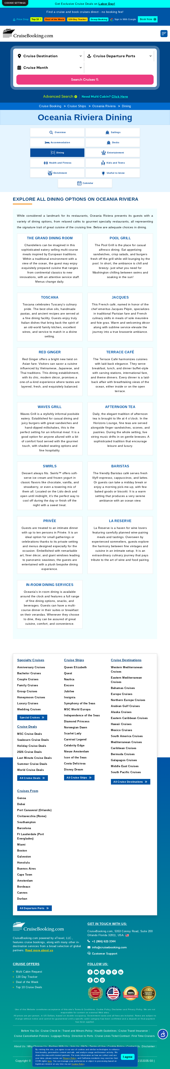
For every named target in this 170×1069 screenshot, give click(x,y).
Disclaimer (148, 1046)
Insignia (69, 697)
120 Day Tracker (27, 976)
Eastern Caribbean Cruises (129, 718)
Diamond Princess (76, 721)
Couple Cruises (27, 679)
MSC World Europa (77, 709)
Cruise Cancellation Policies (31, 1036)
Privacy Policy (69, 1058)
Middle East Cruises (125, 766)
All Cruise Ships (77, 777)
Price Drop (22, 19)
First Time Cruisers (143, 1036)
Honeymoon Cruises (31, 697)
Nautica (69, 679)
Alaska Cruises (121, 712)
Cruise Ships (76, 106)
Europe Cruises (121, 694)
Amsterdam (25, 880)
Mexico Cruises (121, 730)
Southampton (26, 822)
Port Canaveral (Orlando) (34, 810)
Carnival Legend (75, 739)
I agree (127, 1056)
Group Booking (99, 19)
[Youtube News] (96, 980)
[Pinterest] (114, 972)
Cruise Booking (50, 106)
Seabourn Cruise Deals (33, 739)
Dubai (21, 804)
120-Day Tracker (77, 19)
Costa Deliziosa (75, 763)
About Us (19, 1046)
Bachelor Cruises (29, 673)
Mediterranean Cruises (126, 742)
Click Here (120, 97)
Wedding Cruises (29, 709)
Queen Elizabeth (75, 667)
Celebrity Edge (74, 745)
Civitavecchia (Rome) (31, 816)
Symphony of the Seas (79, 703)
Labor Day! (106, 3)
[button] (50, 55)
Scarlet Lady (72, 733)
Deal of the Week (54, 19)
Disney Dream (73, 769)
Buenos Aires (26, 868)
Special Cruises (30, 717)
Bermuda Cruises (123, 754)
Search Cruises (83, 79)
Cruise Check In (51, 1030)
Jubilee (69, 691)
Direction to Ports (82, 1036)
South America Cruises (127, 736)
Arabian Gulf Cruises (125, 706)
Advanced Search (58, 96)
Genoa (21, 798)
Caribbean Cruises (123, 748)
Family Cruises (27, 685)
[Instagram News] (102, 980)
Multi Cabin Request (29, 971)
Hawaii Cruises (121, 724)
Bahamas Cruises (123, 688)
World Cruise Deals (30, 769)
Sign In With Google (125, 19)
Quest (68, 673)
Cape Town (24, 874)
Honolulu (23, 862)
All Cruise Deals (30, 778)
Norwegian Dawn (75, 727)
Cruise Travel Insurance (133, 1030)
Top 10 (35, 19)
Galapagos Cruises (124, 760)
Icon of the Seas (75, 757)
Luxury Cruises (27, 703)
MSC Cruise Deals (29, 733)
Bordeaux (23, 886)
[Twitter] (108, 972)
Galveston (24, 856)
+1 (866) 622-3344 (103, 941)
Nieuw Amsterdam (76, 751)
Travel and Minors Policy (77, 1030)
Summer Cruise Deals (32, 763)
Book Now (146, 19)
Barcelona (24, 828)
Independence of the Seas (82, 715)
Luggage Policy (60, 1036)
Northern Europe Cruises (128, 700)
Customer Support (104, 953)
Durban (22, 898)
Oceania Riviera (104, 106)
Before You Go (30, 1030)
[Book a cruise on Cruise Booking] (27, 33)
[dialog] (15, 3)
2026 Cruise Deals (29, 751)
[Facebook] (90, 972)
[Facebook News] (90, 980)
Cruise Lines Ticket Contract (112, 1036)
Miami (21, 844)
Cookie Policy (78, 1064)
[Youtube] (96, 972)
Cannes (22, 892)
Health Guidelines (106, 1030)
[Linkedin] (120, 972)
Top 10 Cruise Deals (29, 987)
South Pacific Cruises (126, 772)
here (50, 1061)
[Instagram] (102, 972)
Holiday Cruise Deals (31, 745)
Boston (22, 850)
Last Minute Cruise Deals (34, 757)
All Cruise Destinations (128, 781)
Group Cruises (27, 691)
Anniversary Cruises (31, 667)
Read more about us (39, 950)
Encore (69, 685)
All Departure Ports (32, 908)
